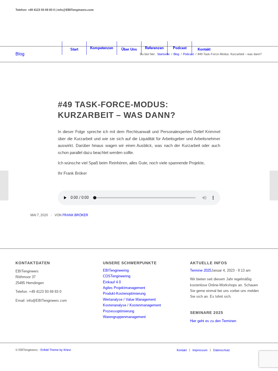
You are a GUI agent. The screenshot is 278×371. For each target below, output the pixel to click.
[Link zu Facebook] (250, 29)
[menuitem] (74, 48)
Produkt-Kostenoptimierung (124, 293)
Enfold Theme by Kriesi (55, 349)
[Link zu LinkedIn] (242, 29)
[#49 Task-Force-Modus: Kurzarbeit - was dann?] (139, 88)
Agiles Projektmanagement (124, 288)
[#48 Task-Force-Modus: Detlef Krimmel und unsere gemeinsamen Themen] (4, 185)
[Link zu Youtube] (258, 29)
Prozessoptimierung (118, 311)
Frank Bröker (75, 215)
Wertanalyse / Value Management (129, 299)
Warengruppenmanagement (124, 317)
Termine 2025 (200, 270)
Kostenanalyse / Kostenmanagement (132, 305)
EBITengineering (116, 270)
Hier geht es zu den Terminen (213, 321)
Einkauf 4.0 (112, 282)
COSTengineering (116, 276)
